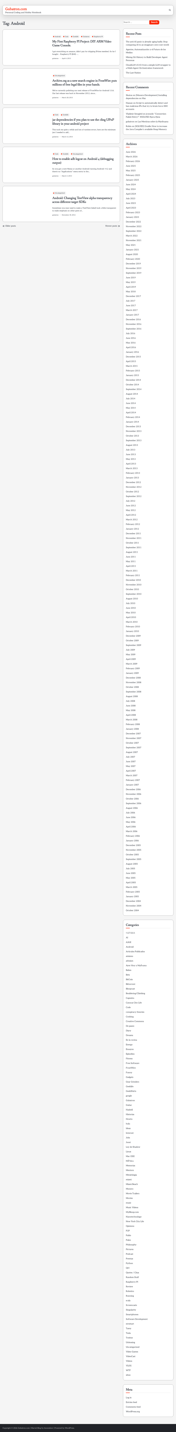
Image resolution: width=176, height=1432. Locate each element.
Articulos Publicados (135, 951)
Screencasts (131, 1305)
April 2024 (131, 194)
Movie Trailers (132, 1193)
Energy (129, 1044)
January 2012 (132, 529)
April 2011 (131, 566)
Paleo (128, 1240)
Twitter (129, 1338)
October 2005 (132, 854)
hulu (128, 1124)
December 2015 (133, 357)
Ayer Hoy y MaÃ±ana (136, 965)
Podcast (129, 1254)
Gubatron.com (16, 9)
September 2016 (133, 329)
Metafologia (131, 1175)
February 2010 (133, 626)
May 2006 (130, 822)
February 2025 (133, 175)
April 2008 (131, 715)
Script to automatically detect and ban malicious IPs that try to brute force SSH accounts (147, 106)
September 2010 (133, 594)
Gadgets (129, 1077)
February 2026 (133, 161)
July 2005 (130, 868)
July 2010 (130, 603)
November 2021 (133, 240)
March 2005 (131, 887)
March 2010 (131, 622)
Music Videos (132, 1207)
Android (58, 36)
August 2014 (132, 394)
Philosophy (131, 1245)
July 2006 (130, 813)
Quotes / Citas (132, 1272)
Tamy (128, 1328)
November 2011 (133, 538)
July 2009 (130, 650)
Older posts (10, 226)
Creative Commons (135, 1021)
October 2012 (132, 492)
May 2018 (131, 291)
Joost (128, 1142)
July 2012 (130, 501)
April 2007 (131, 771)
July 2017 (130, 301)
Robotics (130, 1291)
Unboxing (130, 1342)
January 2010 (132, 631)
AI (127, 937)
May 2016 (131, 343)
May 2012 (131, 510)
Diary (128, 1031)
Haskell (129, 1110)
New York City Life (135, 1221)
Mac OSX (130, 1156)
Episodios (130, 1054)
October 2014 (132, 384)
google (129, 1096)
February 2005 (133, 892)
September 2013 (133, 440)
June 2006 (131, 817)
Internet (130, 1133)
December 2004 (133, 901)
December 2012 (133, 482)
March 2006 (131, 831)
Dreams (129, 1035)
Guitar (129, 1105)
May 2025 (131, 170)
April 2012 (131, 515)
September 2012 (133, 496)
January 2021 (132, 250)
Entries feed (131, 1402)
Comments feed (133, 1407)
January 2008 (132, 729)
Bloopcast (130, 989)
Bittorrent (130, 984)
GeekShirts (131, 1091)
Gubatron (86, 36)
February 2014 (133, 417)
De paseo (130, 1026)
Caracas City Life (134, 1003)
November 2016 (133, 324)
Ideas (128, 1128)
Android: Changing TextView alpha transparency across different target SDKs (82, 200)
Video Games (132, 1352)
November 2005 (133, 850)
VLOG (129, 1366)
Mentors (130, 1170)
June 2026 (131, 152)
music (128, 1203)
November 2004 (133, 906)
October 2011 (132, 543)
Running (130, 1296)
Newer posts (111, 226)
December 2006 (133, 789)
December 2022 (133, 222)
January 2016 (132, 352)
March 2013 (132, 468)
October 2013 (132, 436)
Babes (128, 970)
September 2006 (133, 803)
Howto (129, 1119)
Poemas (129, 1259)
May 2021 (131, 245)
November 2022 (133, 226)
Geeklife (75, 36)
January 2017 (132, 315)
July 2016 (130, 333)
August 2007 (132, 752)
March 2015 (131, 366)
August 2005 (132, 864)
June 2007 (131, 761)
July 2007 (130, 757)
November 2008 (133, 682)
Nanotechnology (134, 1217)
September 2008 (133, 692)
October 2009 (132, 640)
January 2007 (132, 785)
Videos (129, 1361)
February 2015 (133, 371)
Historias (130, 1114)
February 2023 (133, 212)
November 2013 (133, 431)
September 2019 (133, 273)
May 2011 (131, 561)
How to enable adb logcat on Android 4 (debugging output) (83, 161)
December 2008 (133, 678)
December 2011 (133, 533)
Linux (128, 1151)
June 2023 (131, 203)
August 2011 (132, 552)
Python (129, 1263)
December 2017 (133, 296)
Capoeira (130, 998)
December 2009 (133, 636)
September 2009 (133, 645)
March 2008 (131, 720)
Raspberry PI (98, 36)
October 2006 (132, 799)
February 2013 (133, 473)
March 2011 (132, 571)
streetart (130, 1324)
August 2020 (132, 254)
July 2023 (130, 198)
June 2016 (131, 338)
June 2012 (131, 505)
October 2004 (132, 910)
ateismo (129, 956)
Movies (129, 1198)
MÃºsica (129, 1161)
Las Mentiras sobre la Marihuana (153, 121)
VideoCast (130, 1356)
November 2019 (133, 268)
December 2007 (133, 733)
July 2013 (130, 450)
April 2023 (131, 208)
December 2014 (133, 380)
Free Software (132, 1063)
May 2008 (130, 710)
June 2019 (131, 277)
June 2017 (131, 305)
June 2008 (131, 706)
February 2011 (133, 575)
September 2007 (133, 747)
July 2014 (130, 398)
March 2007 (131, 775)
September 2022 (133, 231)
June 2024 (131, 184)
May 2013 (131, 459)
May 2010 (131, 612)
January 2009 (132, 673)
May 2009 (130, 654)
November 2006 (133, 794)
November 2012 (133, 487)
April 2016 (131, 347)
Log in (129, 1397)
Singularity (131, 1310)
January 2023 (132, 217)
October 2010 (132, 589)
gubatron (55, 58)
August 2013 (132, 445)
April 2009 (131, 659)
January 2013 (132, 478)
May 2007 (131, 766)
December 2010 (133, 580)
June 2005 (131, 873)
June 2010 (131, 608)
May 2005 (130, 878)
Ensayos (130, 1049)
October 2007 (132, 743)
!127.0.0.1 (130, 933)
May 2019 (131, 282)
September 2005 (133, 859)
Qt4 (127, 1268)
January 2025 (132, 180)
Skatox (129, 95)
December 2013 (133, 426)
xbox (128, 1375)
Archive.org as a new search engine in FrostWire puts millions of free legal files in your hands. (84, 83)
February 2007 (133, 780)
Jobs (128, 1138)
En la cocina (131, 1040)
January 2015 (132, 375)
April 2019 (131, 287)
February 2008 (133, 724)
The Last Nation (133, 73)
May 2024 (131, 189)
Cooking (130, 1017)
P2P (128, 1231)
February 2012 (133, 524)
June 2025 (131, 166)
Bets (128, 975)
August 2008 (132, 696)
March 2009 (131, 664)
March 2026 (131, 156)
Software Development (137, 1319)
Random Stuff (132, 1277)
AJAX (128, 942)
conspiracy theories (135, 1012)
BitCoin (129, 979)
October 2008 (132, 687)
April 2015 (131, 361)
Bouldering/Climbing (135, 993)
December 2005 (133, 845)
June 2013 (131, 454)
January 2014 (132, 422)
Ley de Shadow (133, 1147)
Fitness (129, 1058)
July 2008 (130, 701)
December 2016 (133, 319)
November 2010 (133, 585)
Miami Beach (132, 1184)
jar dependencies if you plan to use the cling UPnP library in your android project (83, 122)
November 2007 (133, 738)
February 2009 (133, 668)
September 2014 (133, 389)
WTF (128, 1370)
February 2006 (133, 836)
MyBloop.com (132, 1212)
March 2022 (132, 236)
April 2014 (131, 412)
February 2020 (133, 259)
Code (66, 36)
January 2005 (132, 896)
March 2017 (132, 310)
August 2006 (132, 808)
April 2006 (131, 827)
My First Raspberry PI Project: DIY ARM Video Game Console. (81, 43)
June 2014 (131, 403)
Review (129, 1286)
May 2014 (131, 408)
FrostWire (131, 1068)
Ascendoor (48, 1428)
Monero (129, 1189)
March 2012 (132, 519)
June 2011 (131, 557)
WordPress (69, 1428)
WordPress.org (133, 1411)
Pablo (128, 1235)
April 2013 (131, 464)
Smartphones (132, 1314)
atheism (129, 961)
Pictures (129, 1249)
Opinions (130, 1226)
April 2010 (131, 617)
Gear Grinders (132, 1082)
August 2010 (132, 599)
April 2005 (131, 882)
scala (128, 1300)
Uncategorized (60, 76)
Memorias (130, 1165)
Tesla (128, 1333)
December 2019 (133, 264)
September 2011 (133, 547)
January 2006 (132, 841)
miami (129, 1179)
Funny (129, 1072)
